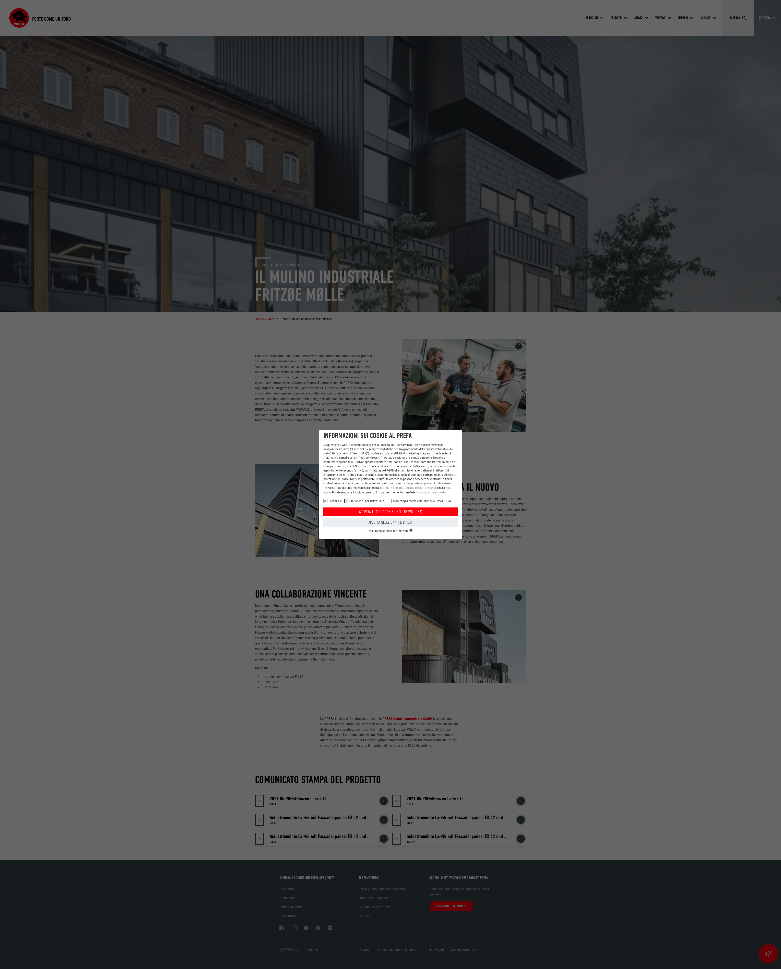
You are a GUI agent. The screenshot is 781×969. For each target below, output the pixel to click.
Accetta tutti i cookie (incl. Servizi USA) (390, 511)
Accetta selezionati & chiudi (390, 522)
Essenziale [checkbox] (335, 501)
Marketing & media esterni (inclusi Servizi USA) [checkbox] (422, 501)
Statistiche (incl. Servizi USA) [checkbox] (367, 501)
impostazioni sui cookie (430, 492)
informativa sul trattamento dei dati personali (408, 487)
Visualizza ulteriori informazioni (389, 530)
